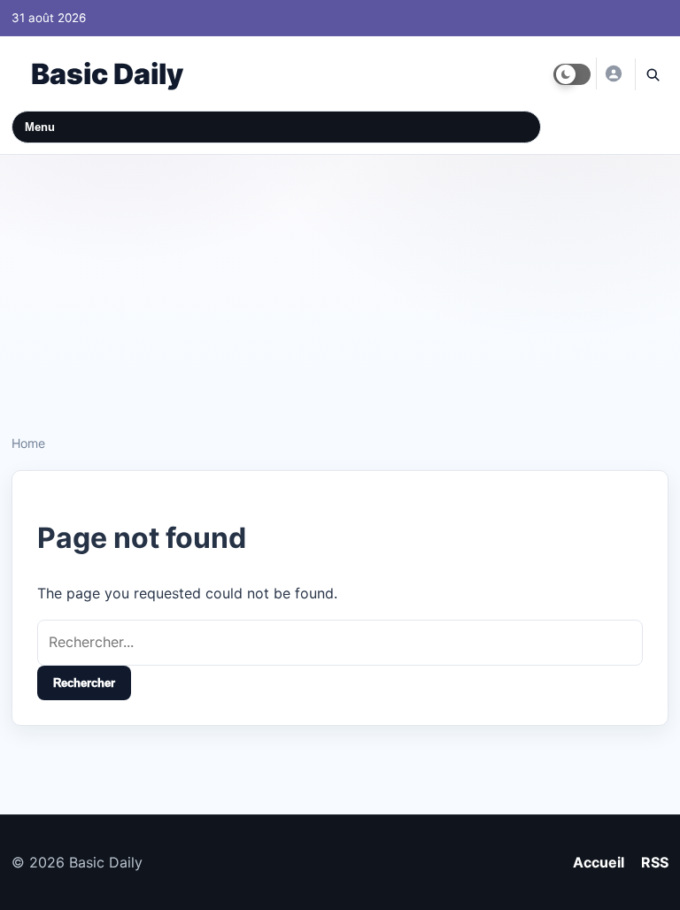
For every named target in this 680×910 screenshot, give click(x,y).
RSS (654, 862)
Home (28, 443)
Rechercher (84, 683)
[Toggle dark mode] (572, 74)
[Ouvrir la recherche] (651, 74)
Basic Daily (107, 74)
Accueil (598, 862)
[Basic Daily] (613, 73)
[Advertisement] (340, 288)
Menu (40, 127)
